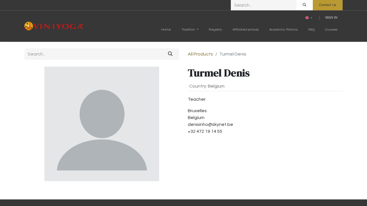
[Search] (304, 5)
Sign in (331, 17)
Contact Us (327, 5)
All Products (200, 54)
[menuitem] (166, 31)
